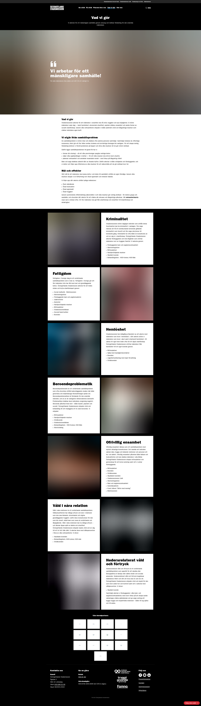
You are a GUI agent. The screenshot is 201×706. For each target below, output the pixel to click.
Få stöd (89, 8)
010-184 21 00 (59, 684)
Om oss (119, 8)
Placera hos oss (99, 8)
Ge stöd (82, 8)
